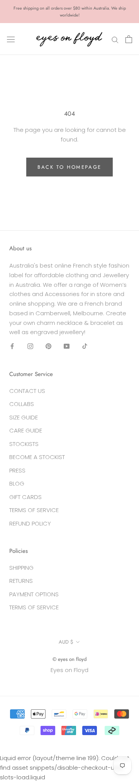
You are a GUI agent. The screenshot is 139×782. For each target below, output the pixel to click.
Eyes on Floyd (69, 670)
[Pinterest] (48, 346)
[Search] (115, 39)
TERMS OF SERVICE (34, 510)
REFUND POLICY (30, 523)
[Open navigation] (11, 39)
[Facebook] (12, 346)
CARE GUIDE (25, 430)
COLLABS (21, 404)
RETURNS (21, 581)
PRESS (17, 470)
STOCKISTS (24, 444)
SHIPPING (21, 568)
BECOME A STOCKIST (37, 457)
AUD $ (66, 642)
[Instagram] (30, 346)
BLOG (16, 483)
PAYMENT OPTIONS (34, 594)
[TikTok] (85, 346)
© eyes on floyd (69, 659)
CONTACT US (27, 391)
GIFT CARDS (25, 497)
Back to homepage (69, 167)
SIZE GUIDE (23, 417)
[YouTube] (67, 346)
